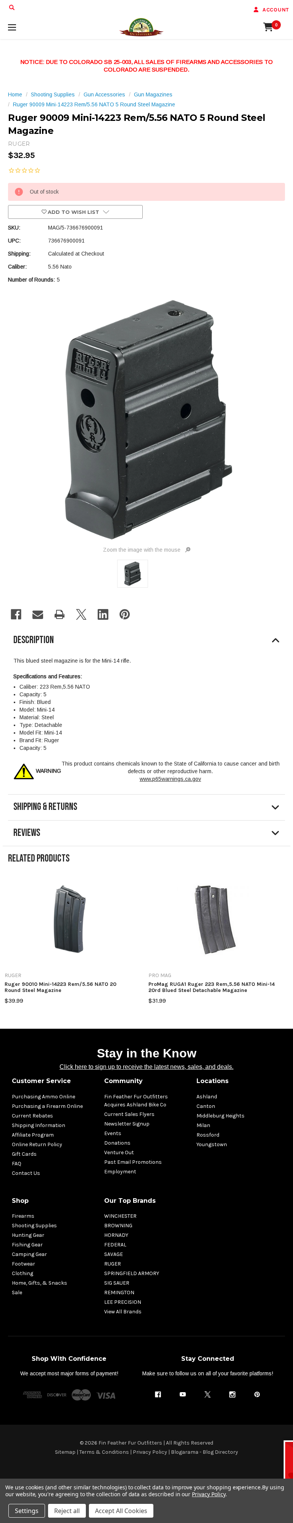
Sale (17, 1292)
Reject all (67, 1511)
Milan (203, 1125)
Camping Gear (29, 1254)
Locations (212, 1081)
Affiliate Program (33, 1135)
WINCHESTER (120, 1216)
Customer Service (41, 1081)
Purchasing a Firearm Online (47, 1106)
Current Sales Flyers (129, 1114)
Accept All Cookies (121, 1511)
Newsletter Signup (127, 1124)
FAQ (16, 1163)
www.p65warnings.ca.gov (170, 779)
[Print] (60, 614)
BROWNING (118, 1225)
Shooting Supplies (34, 1225)
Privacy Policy (150, 1452)
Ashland (206, 1096)
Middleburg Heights (220, 1116)
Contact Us (26, 1173)
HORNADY (116, 1235)
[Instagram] (232, 1394)
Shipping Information (38, 1125)
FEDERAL (115, 1244)
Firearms (23, 1216)
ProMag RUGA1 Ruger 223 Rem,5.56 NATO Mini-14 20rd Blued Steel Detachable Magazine (211, 987)
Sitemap (65, 1452)
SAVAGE (113, 1254)
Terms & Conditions (104, 1452)
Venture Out (119, 1152)
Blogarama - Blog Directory (204, 1452)
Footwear (23, 1264)
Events (112, 1133)
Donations (117, 1143)
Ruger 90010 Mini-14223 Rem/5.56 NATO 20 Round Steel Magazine (60, 987)
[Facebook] (16, 614)
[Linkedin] (103, 614)
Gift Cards (24, 1154)
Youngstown (211, 1144)
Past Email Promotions (133, 1162)
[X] (81, 614)
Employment (120, 1171)
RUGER (112, 1264)
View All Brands (123, 1311)
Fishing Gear (27, 1244)
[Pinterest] (125, 614)
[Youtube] (182, 1394)
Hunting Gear (28, 1235)
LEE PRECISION (122, 1302)
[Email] (38, 614)
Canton (205, 1106)
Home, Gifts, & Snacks (39, 1283)
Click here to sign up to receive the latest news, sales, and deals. (146, 1067)
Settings (27, 1511)
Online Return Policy (37, 1144)
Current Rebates (32, 1116)
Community (123, 1081)
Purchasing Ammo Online (43, 1096)
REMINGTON (119, 1292)
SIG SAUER (116, 1283)
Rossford (207, 1135)
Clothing (22, 1273)
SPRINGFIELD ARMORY (131, 1273)
